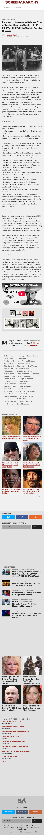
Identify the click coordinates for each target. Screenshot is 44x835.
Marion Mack (9, 374)
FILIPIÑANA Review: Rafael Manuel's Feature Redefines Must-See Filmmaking (24, 604)
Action (6, 376)
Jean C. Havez (9, 379)
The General (9, 366)
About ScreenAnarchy (10, 826)
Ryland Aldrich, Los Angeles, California (15, 751)
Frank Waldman (10, 394)
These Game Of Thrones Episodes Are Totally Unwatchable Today (31, 680)
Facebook (23, 811)
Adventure (16, 376)
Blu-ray (21, 356)
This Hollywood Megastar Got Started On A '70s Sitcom (32, 438)
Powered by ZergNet (36, 496)
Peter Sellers (24, 394)
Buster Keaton (32, 356)
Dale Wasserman (10, 401)
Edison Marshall (26, 401)
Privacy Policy (9, 828)
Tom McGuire (9, 389)
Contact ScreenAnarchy (29, 826)
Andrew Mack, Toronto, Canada (13, 727)
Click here (37, 343)
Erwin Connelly (10, 384)
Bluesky (9, 811)
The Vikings (32, 366)
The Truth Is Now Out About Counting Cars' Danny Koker (10, 465)
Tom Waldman (29, 391)
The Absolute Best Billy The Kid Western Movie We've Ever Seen (31, 491)
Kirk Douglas (9, 404)
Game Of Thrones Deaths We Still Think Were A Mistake (11, 708)
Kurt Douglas (22, 358)
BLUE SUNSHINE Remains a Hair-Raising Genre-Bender (26, 593)
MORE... (4, 761)
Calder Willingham (24, 399)
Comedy (27, 376)
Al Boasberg (8, 371)
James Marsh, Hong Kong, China (13, 741)
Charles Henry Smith (25, 371)
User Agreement (22, 828)
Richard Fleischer (28, 361)
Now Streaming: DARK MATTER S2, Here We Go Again (26, 584)
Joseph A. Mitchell (26, 379)
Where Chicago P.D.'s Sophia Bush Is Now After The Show (32, 708)
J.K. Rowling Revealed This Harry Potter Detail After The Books (31, 465)
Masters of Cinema (11, 361)
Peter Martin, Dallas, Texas (11, 722)
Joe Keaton (24, 381)
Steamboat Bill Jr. (23, 363)
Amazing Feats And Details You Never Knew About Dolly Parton (10, 680)
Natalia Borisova (26, 396)
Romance (22, 384)
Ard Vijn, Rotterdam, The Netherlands (15, 731)
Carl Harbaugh (25, 386)
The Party (21, 366)
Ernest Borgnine (23, 404)
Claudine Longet (10, 396)
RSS (36, 811)
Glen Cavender (23, 374)
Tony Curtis (8, 369)
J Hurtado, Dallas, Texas (10, 736)
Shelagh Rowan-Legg (9, 756)
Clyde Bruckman (22, 369)
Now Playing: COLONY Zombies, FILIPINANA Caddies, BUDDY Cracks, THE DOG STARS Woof (26, 574)
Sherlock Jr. (8, 363)
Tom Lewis (8, 391)
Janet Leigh (8, 358)
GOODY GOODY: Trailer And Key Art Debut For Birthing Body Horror (26, 615)
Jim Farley (36, 374)
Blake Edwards (9, 356)
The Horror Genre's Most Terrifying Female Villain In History (11, 491)
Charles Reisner (10, 386)
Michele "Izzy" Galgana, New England (15, 746)
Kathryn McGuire (10, 381)
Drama (18, 391)
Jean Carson (9, 399)
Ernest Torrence (24, 389)
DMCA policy (32, 345)
